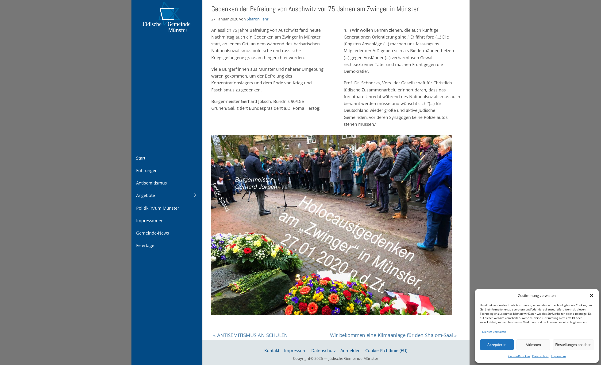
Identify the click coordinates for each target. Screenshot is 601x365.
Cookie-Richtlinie (519, 356)
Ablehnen (533, 344)
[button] (591, 295)
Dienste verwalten (494, 332)
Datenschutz (540, 356)
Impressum (558, 356)
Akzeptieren (496, 344)
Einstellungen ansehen (573, 344)
